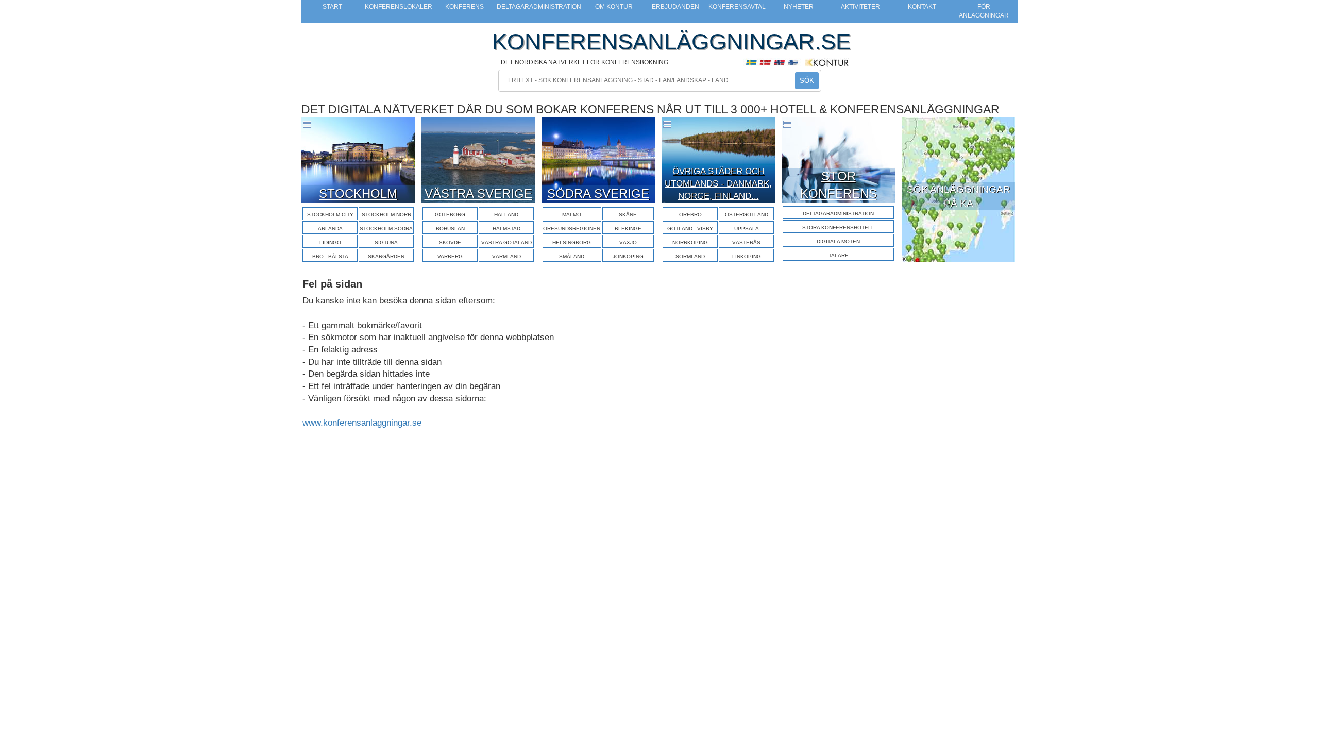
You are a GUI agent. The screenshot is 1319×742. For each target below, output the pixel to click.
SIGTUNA (386, 242)
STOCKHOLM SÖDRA (386, 228)
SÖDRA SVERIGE (598, 193)
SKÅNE (628, 214)
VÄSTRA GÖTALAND (506, 242)
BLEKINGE (628, 228)
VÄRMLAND (506, 256)
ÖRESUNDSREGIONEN (571, 228)
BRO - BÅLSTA (330, 256)
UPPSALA (746, 228)
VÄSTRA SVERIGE (478, 193)
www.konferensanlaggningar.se (361, 423)
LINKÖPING (746, 256)
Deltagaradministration (539, 6)
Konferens (464, 6)
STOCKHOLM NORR (386, 214)
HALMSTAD (506, 228)
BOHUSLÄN (450, 228)
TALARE (838, 255)
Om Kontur (614, 6)
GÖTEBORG (450, 214)
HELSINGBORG (571, 242)
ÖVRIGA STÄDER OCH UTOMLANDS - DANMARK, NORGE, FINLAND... (718, 183)
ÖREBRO (690, 214)
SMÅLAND (571, 256)
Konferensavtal (737, 6)
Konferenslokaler (398, 6)
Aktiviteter (860, 6)
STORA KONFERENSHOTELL (838, 227)
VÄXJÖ (628, 242)
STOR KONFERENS (838, 185)
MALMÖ (571, 214)
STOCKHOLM (358, 193)
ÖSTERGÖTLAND (746, 214)
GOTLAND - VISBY (690, 228)
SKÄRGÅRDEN (386, 256)
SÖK (807, 81)
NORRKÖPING (690, 242)
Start (332, 6)
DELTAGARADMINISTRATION (838, 213)
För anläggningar (984, 11)
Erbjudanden (675, 6)
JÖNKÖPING (628, 256)
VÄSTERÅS (746, 242)
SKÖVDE (450, 242)
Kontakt (922, 6)
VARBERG (450, 256)
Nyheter (799, 6)
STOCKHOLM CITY (330, 214)
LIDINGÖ (330, 242)
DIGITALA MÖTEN (838, 241)
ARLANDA (330, 228)
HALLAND (506, 214)
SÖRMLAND (690, 256)
